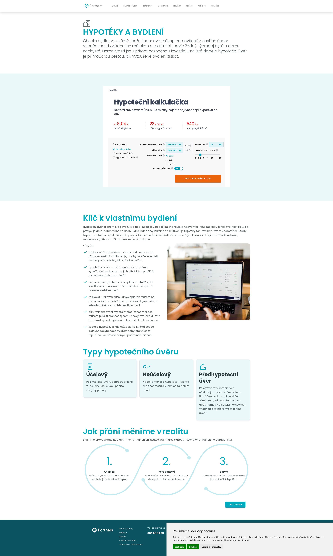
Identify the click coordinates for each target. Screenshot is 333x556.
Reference (148, 5)
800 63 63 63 (155, 533)
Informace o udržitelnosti (131, 544)
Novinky (177, 5)
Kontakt (215, 5)
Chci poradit (235, 504)
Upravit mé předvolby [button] (211, 547)
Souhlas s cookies (127, 540)
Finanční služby (130, 5)
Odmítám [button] (193, 547)
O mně (115, 5)
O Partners (163, 5)
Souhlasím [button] (179, 547)
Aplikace (202, 5)
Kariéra (189, 5)
